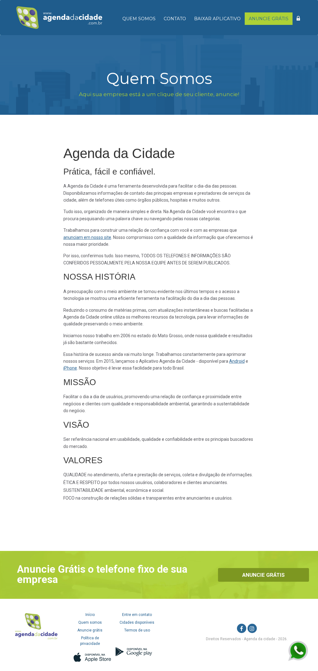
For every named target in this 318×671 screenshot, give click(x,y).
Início (90, 615)
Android (237, 361)
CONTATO (175, 18)
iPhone (70, 368)
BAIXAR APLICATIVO (217, 18)
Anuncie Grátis (263, 575)
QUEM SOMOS (139, 18)
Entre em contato (137, 615)
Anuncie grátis (89, 630)
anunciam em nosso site (87, 237)
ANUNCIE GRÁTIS (268, 18)
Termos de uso (137, 630)
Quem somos (90, 622)
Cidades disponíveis (137, 622)
